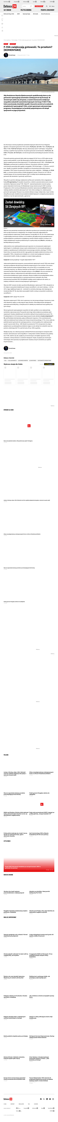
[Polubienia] (2, 15)
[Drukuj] (2, 24)
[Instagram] (53, 1099)
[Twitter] (44, 1099)
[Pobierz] (2, 27)
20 (2, 20)
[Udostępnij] (2, 31)
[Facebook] (41, 1099)
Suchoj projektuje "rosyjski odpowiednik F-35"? (22, 259)
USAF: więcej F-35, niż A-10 (17, 296)
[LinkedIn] (47, 1099)
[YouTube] (50, 1099)
